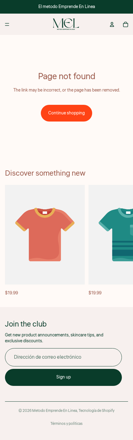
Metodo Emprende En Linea (54, 410)
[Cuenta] (112, 24)
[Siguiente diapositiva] (121, 241)
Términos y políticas (66, 423)
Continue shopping (66, 113)
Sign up (63, 377)
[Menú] (7, 24)
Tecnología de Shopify (96, 410)
